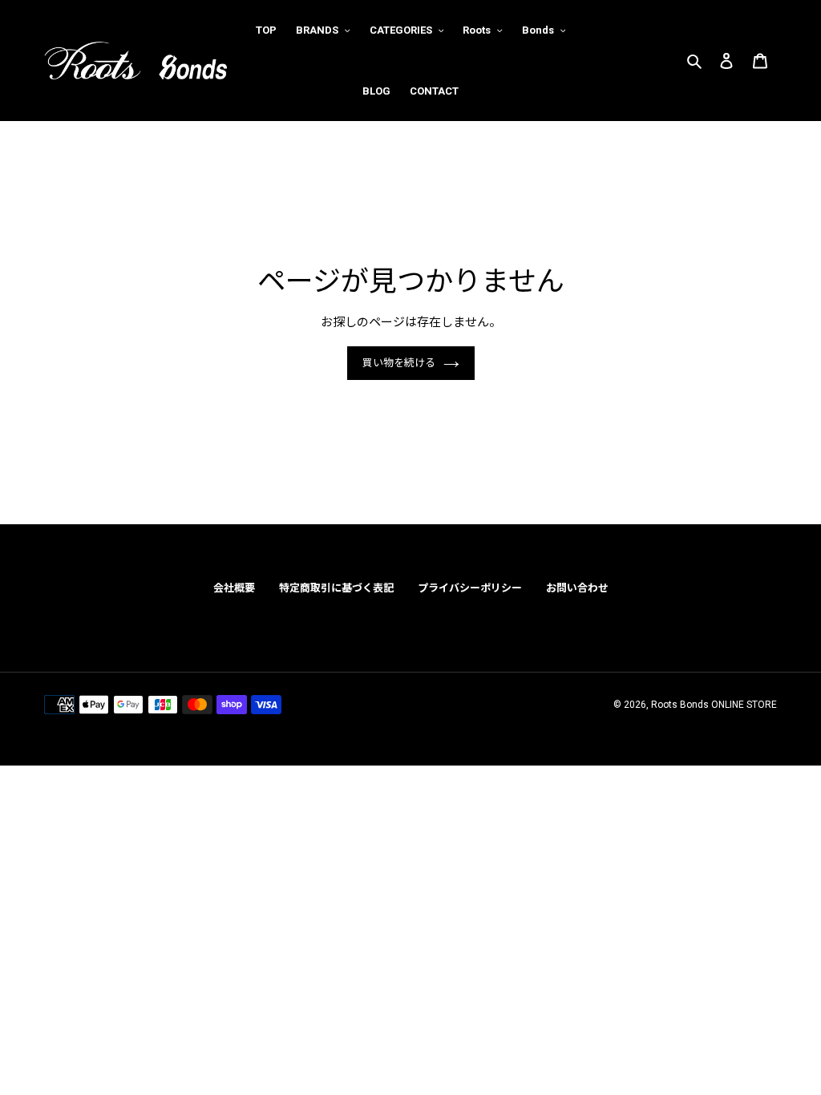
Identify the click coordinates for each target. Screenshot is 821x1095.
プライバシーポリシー (470, 588)
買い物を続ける (398, 363)
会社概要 (234, 588)
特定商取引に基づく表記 (336, 588)
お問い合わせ (577, 588)
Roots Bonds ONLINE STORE (714, 704)
